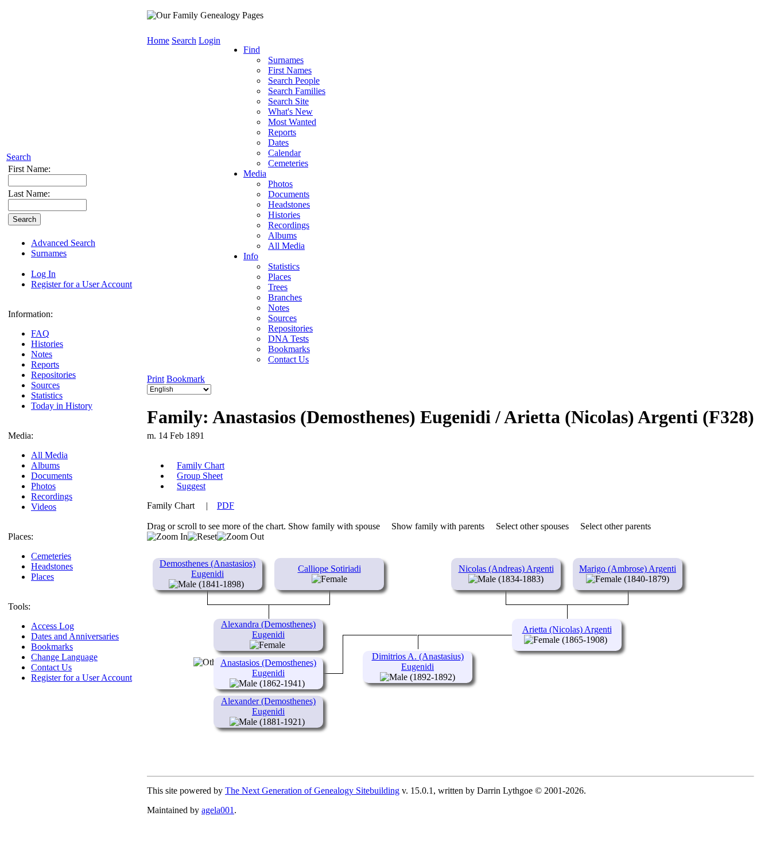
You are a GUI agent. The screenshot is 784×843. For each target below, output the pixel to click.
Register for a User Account (81, 284)
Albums (45, 465)
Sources (45, 385)
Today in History (61, 406)
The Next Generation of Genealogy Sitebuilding (312, 790)
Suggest (191, 486)
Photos (43, 486)
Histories (47, 344)
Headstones (52, 566)
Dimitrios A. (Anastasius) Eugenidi (418, 661)
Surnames (49, 253)
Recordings (51, 496)
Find (251, 49)
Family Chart (200, 465)
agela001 (217, 810)
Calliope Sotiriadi (329, 568)
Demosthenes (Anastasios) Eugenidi (207, 569)
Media (254, 173)
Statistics (47, 395)
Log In (43, 274)
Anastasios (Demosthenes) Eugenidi (268, 668)
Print (155, 379)
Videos (43, 507)
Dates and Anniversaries (75, 636)
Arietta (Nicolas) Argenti (567, 629)
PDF (225, 505)
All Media (49, 455)
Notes (41, 354)
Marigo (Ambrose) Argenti (627, 568)
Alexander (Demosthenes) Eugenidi (268, 706)
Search (18, 157)
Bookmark (185, 379)
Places (42, 576)
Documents (51, 476)
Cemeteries (51, 556)
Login (209, 40)
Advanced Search (63, 243)
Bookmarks (52, 646)
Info (250, 256)
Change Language (64, 657)
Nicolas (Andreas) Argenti (506, 568)
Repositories (53, 375)
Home (158, 40)
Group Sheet (200, 476)
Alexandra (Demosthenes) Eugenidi (268, 629)
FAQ (40, 333)
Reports (45, 364)
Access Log (52, 626)
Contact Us (51, 667)
